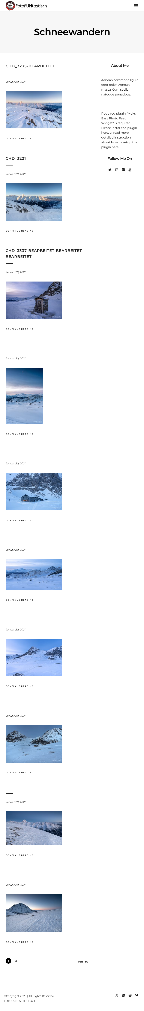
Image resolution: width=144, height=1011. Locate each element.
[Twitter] (110, 169)
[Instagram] (116, 169)
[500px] (129, 169)
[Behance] (123, 169)
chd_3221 (16, 158)
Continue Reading (20, 138)
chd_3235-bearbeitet (30, 66)
